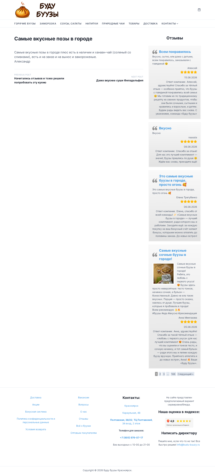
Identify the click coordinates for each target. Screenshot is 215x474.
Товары (134, 23)
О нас (83, 411)
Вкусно (165, 128)
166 (173, 374)
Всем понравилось (175, 52)
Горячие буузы (25, 23)
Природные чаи (113, 23)
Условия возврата (36, 429)
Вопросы (83, 404)
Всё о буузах (83, 425)
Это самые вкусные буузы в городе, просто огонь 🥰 (176, 180)
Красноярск (131, 405)
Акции (35, 404)
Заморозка (48, 23)
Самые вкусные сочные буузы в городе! (172, 254)
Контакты (169, 23)
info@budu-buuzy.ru (188, 444)
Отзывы (83, 418)
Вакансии (83, 397)
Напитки (91, 23)
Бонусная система (36, 411)
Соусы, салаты (70, 23)
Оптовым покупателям (84, 432)
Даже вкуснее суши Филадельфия (119, 80)
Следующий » (186, 374)
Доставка (150, 23)
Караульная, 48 (131, 412)
